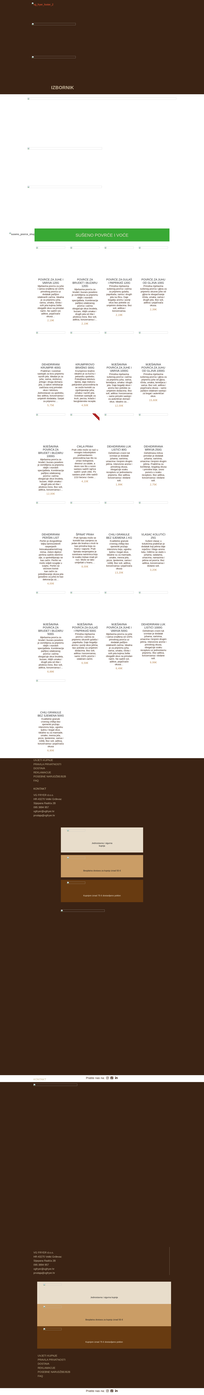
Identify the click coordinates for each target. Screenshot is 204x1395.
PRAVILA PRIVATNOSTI (47, 764)
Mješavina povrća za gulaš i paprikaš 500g (85, 627)
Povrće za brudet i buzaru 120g (84, 283)
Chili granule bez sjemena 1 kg (119, 536)
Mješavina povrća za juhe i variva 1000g (119, 367)
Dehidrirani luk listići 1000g (153, 626)
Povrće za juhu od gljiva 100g (153, 281)
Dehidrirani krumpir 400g (51, 366)
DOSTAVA (39, 768)
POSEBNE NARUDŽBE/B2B (49, 776)
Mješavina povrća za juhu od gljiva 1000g (153, 367)
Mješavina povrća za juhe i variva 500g (119, 627)
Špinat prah (85, 534)
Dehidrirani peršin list (51, 536)
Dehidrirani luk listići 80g (119, 448)
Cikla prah (85, 446)
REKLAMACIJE (42, 772)
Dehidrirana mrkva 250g (153, 448)
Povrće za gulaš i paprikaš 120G (119, 281)
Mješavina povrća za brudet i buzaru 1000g (50, 451)
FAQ (36, 780)
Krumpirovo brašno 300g (84, 366)
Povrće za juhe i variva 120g (50, 281)
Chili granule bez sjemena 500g (51, 714)
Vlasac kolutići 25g (153, 536)
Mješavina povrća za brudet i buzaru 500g (50, 629)
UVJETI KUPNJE (43, 760)
